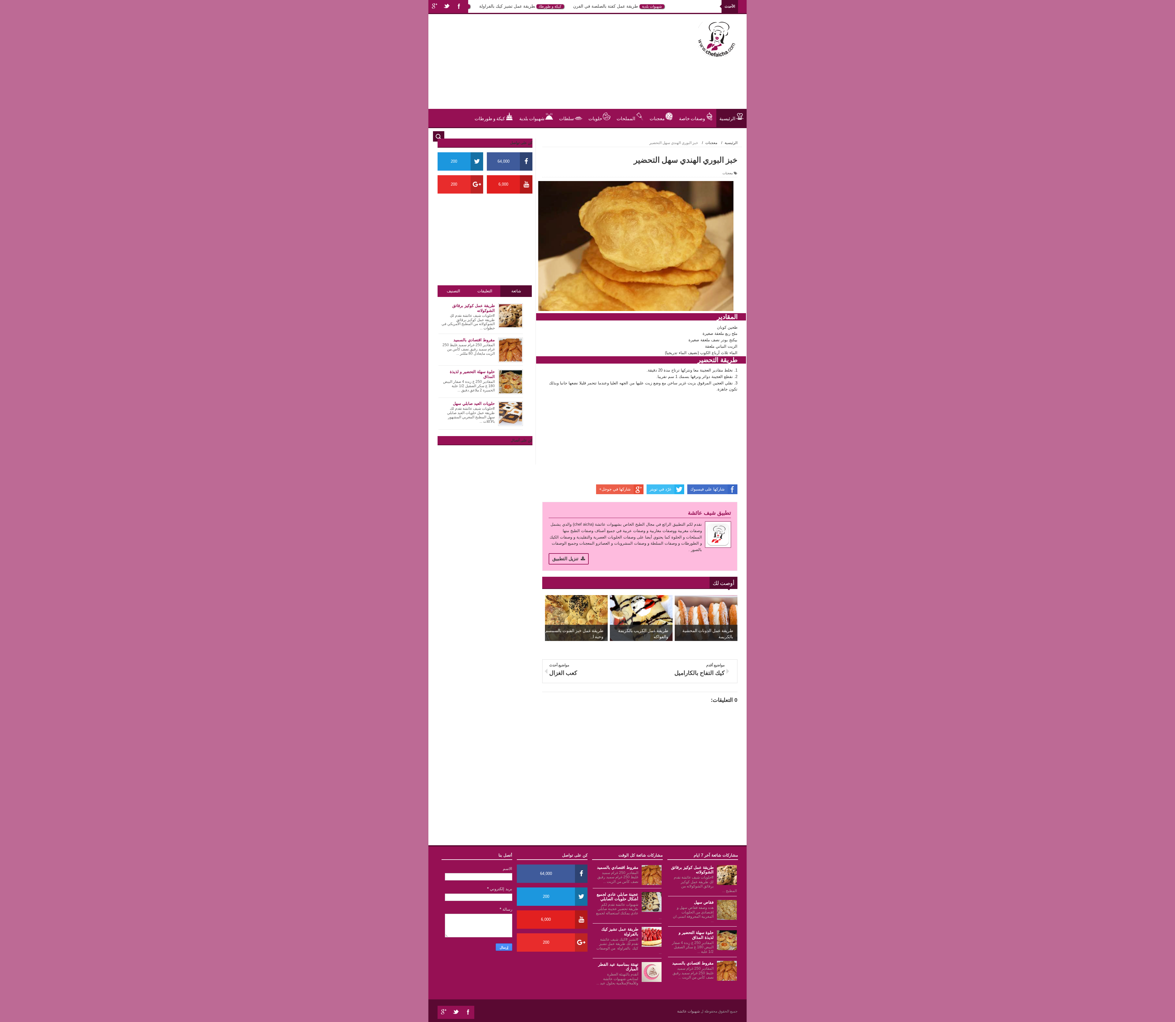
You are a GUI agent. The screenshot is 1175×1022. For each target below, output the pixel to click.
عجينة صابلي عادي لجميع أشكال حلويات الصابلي (617, 897)
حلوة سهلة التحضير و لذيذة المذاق (696, 935)
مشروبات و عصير (719, 136)
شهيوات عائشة (689, 1011)
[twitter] (447, 6)
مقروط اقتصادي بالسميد (693, 963)
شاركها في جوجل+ (615, 489)
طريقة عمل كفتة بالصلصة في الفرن (632, 6)
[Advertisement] (546, 66)
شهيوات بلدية (678, 6)
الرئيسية (727, 118)
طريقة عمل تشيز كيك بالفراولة (533, 6)
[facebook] (459, 6)
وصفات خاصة (692, 118)
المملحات (626, 118)
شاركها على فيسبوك (707, 489)
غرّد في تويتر (660, 489)
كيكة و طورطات (576, 6)
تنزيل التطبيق (565, 558)
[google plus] (434, 6)
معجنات (657, 118)
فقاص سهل (704, 902)
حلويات (490, 6)
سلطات (566, 118)
